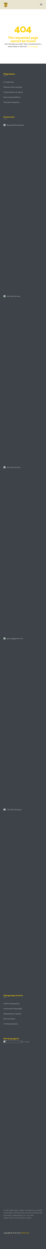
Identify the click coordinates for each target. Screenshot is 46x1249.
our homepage (32, 46)
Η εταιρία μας (8, 82)
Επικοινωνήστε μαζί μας (12, 87)
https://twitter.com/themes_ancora (27, 1210)
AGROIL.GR (25, 1233)
